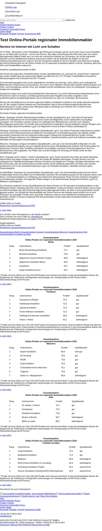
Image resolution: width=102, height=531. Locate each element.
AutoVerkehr (3, 24)
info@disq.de (37, 217)
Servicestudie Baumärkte (69, 494)
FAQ (20, 525)
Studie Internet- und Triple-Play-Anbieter (39, 496)
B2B (39, 34)
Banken (10, 25)
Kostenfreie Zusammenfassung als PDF (17, 206)
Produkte (13, 34)
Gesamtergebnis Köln (77, 232)
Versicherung (30, 34)
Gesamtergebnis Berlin (10, 232)
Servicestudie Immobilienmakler (16, 494)
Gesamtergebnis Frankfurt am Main (15, 234)
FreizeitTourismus (7, 28)
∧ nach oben (5, 210)
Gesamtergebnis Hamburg (32, 232)
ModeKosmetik (5, 33)
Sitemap (14, 525)
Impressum (5, 525)
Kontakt (46, 525)
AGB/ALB (26, 525)
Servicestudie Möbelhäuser (43, 494)
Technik (20, 34)
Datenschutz (37, 525)
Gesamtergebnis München (56, 232)
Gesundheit (15, 29)
